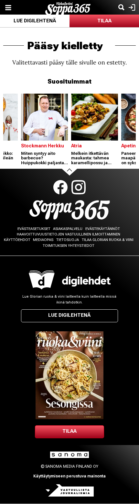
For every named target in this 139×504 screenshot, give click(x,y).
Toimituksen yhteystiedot (68, 246)
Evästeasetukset (33, 229)
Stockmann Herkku (42, 145)
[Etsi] (121, 7)
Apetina (130, 145)
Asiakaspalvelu (67, 229)
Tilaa (104, 21)
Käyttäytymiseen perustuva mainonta (69, 476)
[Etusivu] (68, 8)
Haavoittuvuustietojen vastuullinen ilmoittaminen (68, 234)
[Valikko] (8, 7)
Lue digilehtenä (35, 21)
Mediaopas (43, 240)
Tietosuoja (67, 240)
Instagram (78, 187)
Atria (76, 145)
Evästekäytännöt (102, 229)
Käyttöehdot (17, 240)
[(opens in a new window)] (86, 281)
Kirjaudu (131, 7)
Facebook (60, 187)
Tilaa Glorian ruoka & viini (108, 240)
